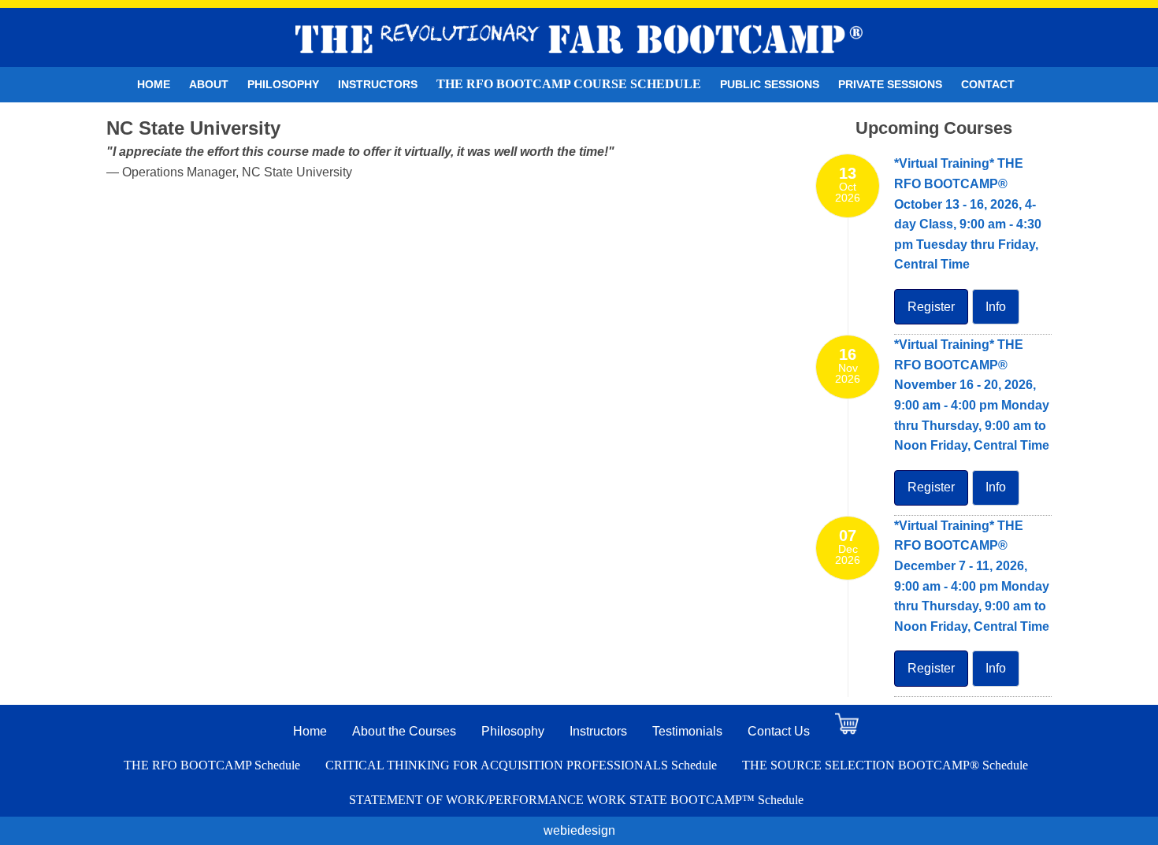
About (208, 84)
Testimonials (687, 731)
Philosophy (283, 84)
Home (153, 84)
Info (995, 306)
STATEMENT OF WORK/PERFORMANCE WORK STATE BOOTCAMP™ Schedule (576, 799)
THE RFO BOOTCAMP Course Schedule (568, 84)
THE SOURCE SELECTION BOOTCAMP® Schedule (885, 765)
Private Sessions (890, 84)
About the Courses (404, 731)
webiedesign (579, 830)
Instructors (378, 84)
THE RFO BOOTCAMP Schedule (212, 765)
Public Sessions (769, 84)
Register (931, 306)
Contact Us (779, 731)
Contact (988, 84)
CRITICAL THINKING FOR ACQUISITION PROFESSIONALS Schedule (521, 765)
